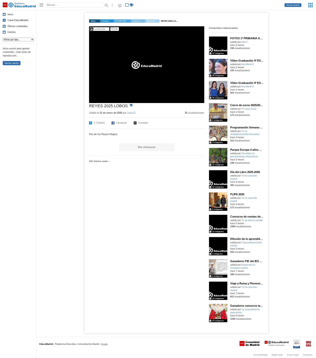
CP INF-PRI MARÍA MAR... (120, 21)
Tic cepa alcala (248, 109)
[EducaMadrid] (277, 345)
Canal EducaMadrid (17, 20)
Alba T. (244, 42)
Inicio (10, 14)
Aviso (293, 354)
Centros (11, 32)
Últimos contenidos (17, 26)
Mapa (277, 354)
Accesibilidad (260, 354)
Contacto (307, 354)
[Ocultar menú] (41, 5)
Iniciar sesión (293, 5)
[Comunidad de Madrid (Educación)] (249, 345)
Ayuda (104, 344)
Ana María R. (247, 64)
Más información (146, 147)
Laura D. (136, 21)
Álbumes (151, 21)
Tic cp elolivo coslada (252, 220)
